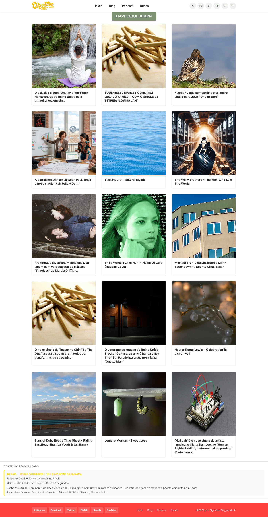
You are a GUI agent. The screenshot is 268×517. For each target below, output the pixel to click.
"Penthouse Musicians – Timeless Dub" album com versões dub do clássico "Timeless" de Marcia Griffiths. (62, 266)
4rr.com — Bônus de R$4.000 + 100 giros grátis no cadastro (44, 473)
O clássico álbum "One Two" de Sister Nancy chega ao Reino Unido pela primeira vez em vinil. (61, 96)
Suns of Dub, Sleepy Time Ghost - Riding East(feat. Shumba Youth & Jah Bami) (63, 442)
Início (98, 6)
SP (224, 5)
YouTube (111, 510)
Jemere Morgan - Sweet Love (126, 440)
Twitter (71, 510)
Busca (144, 6)
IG (193, 5)
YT (232, 5)
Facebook (56, 510)
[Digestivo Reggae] (43, 5)
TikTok (84, 510)
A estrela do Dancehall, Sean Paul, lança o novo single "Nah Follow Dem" (63, 181)
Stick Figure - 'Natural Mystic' (125, 179)
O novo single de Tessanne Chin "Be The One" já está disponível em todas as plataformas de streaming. (64, 353)
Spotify (97, 510)
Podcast (127, 6)
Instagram (39, 510)
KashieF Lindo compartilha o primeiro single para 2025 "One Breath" (201, 94)
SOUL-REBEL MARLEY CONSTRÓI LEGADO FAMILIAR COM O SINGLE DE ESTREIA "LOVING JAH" (131, 96)
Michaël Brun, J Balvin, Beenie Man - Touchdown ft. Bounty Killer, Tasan (200, 264)
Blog (112, 6)
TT (216, 5)
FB (200, 5)
